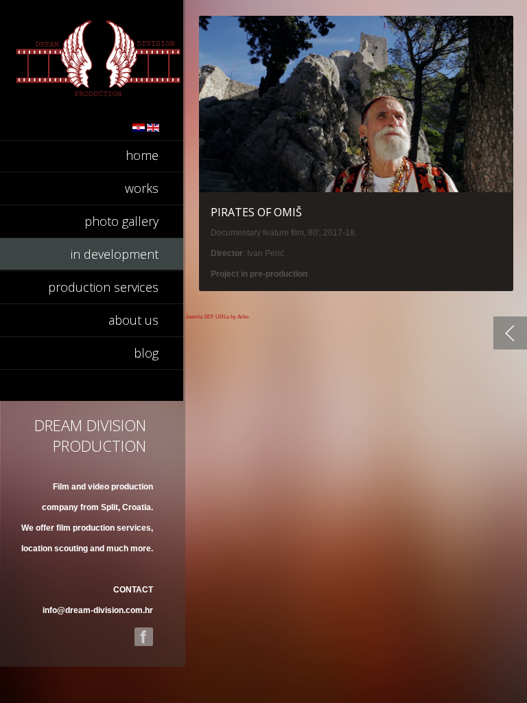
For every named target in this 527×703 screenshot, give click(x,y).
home (142, 155)
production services (103, 287)
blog (146, 353)
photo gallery (121, 221)
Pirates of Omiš (256, 212)
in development (115, 254)
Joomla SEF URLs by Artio (216, 317)
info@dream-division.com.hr (98, 610)
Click (356, 104)
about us (133, 320)
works (142, 188)
